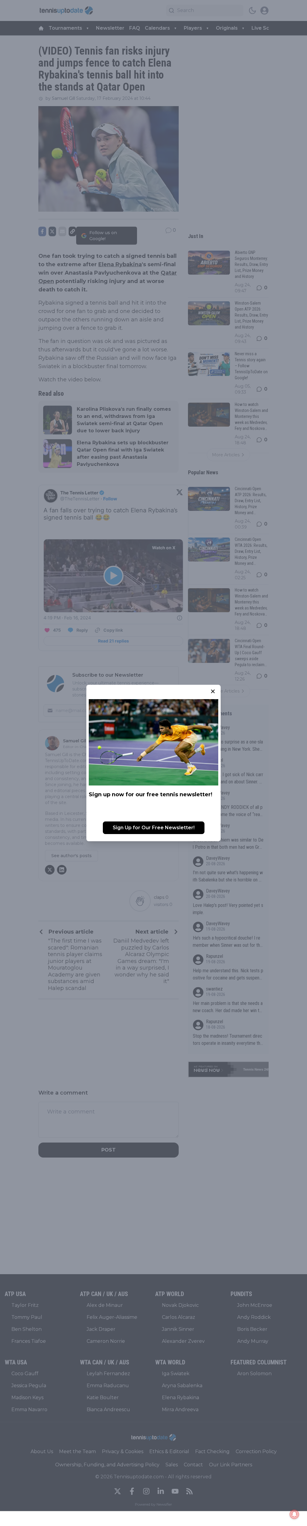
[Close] (213, 691)
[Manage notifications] (294, 1514)
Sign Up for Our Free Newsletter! (154, 827)
